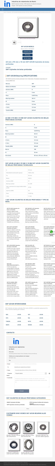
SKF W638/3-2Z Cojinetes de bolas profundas (32, 209)
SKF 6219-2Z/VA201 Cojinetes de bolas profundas (12, 228)
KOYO (29, 321)
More (27, 408)
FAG (29, 318)
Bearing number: (10, 98)
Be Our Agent (27, 58)
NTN (7, 318)
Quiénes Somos (7, 462)
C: (6, 92)
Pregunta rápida (9, 374)
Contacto (14, 462)
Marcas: (8, 83)
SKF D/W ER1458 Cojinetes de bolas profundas (30, 228)
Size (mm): (8, 155)
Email (8, 364)
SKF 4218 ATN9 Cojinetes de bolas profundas (13, 246)
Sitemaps (25, 462)
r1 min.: (8, 107)
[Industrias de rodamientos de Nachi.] (7, 3)
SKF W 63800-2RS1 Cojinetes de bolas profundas (12, 284)
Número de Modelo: (11, 86)
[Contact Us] (51, 233)
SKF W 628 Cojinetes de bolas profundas (13, 209)
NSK (7, 314)
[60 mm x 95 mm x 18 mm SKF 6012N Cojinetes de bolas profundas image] (27, 27)
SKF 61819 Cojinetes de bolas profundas (31, 283)
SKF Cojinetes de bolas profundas (19, 12)
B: (6, 101)
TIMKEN (8, 321)
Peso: (7, 95)
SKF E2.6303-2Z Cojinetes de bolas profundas (30, 247)
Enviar (22, 391)
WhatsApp (27, 55)
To (8, 367)
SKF (29, 314)
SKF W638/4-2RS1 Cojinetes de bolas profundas (30, 265)
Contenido (9, 378)
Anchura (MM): (10, 89)
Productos (9, 12)
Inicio (5, 12)
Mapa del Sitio (20, 462)
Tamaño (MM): (9, 110)
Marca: (7, 149)
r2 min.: (8, 104)
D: (6, 152)
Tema (8, 370)
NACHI (7, 325)
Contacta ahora (27, 51)
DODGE (30, 325)
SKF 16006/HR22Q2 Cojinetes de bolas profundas (49, 228)
